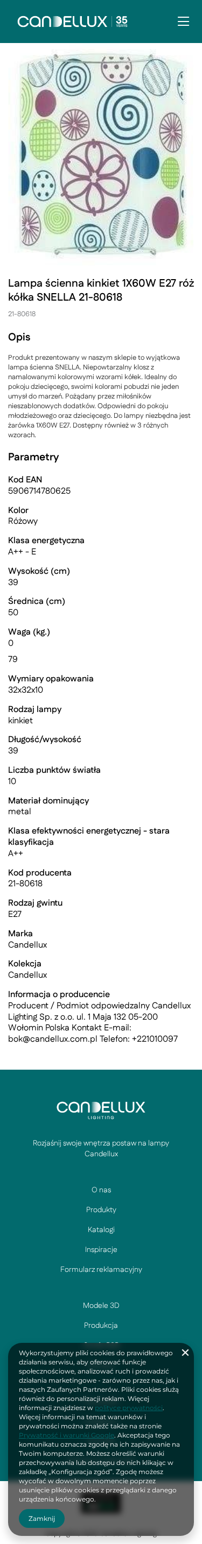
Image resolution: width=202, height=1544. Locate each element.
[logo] (101, 1110)
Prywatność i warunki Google (66, 1435)
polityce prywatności (129, 1408)
